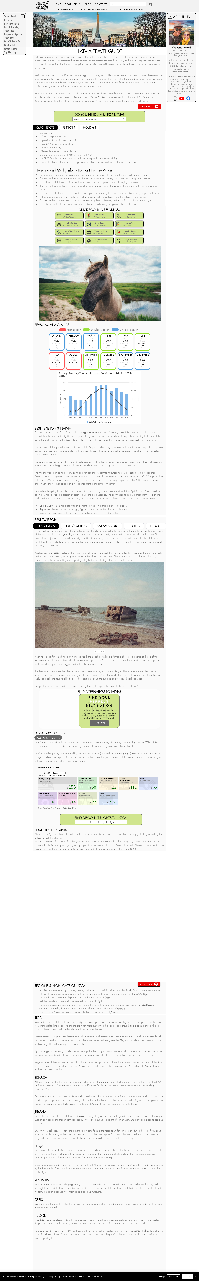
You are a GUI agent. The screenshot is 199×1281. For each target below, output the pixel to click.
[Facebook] (188, 98)
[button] (72, 4)
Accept (187, 1276)
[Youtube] (181, 98)
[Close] (195, 1276)
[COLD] (62, 329)
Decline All (173, 1276)
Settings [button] (161, 1276)
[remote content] (99, 914)
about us (186, 71)
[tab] (45, 127)
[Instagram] (175, 98)
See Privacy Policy (94, 1276)
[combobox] (99, 119)
